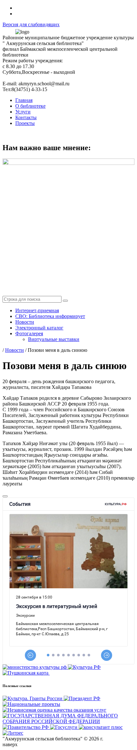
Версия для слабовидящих (31, 24)
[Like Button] (5, 496)
